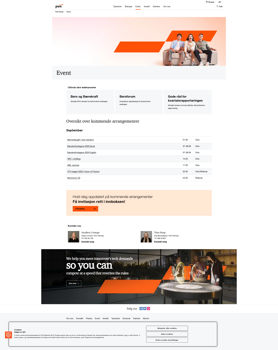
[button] (8, 334)
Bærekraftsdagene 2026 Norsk (81, 146)
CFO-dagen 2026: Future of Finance (83, 171)
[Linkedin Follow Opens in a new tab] (141, 308)
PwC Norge (59, 12)
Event (69, 12)
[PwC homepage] (59, 5)
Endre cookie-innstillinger (167, 340)
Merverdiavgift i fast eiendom (80, 140)
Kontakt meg (87, 242)
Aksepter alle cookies (167, 328)
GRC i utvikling (73, 159)
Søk (221, 6)
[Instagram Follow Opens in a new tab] (148, 308)
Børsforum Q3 (73, 178)
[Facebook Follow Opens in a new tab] (144, 308)
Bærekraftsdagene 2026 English (81, 152)
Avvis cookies (167, 334)
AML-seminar (73, 165)
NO (220, 2)
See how (73, 283)
